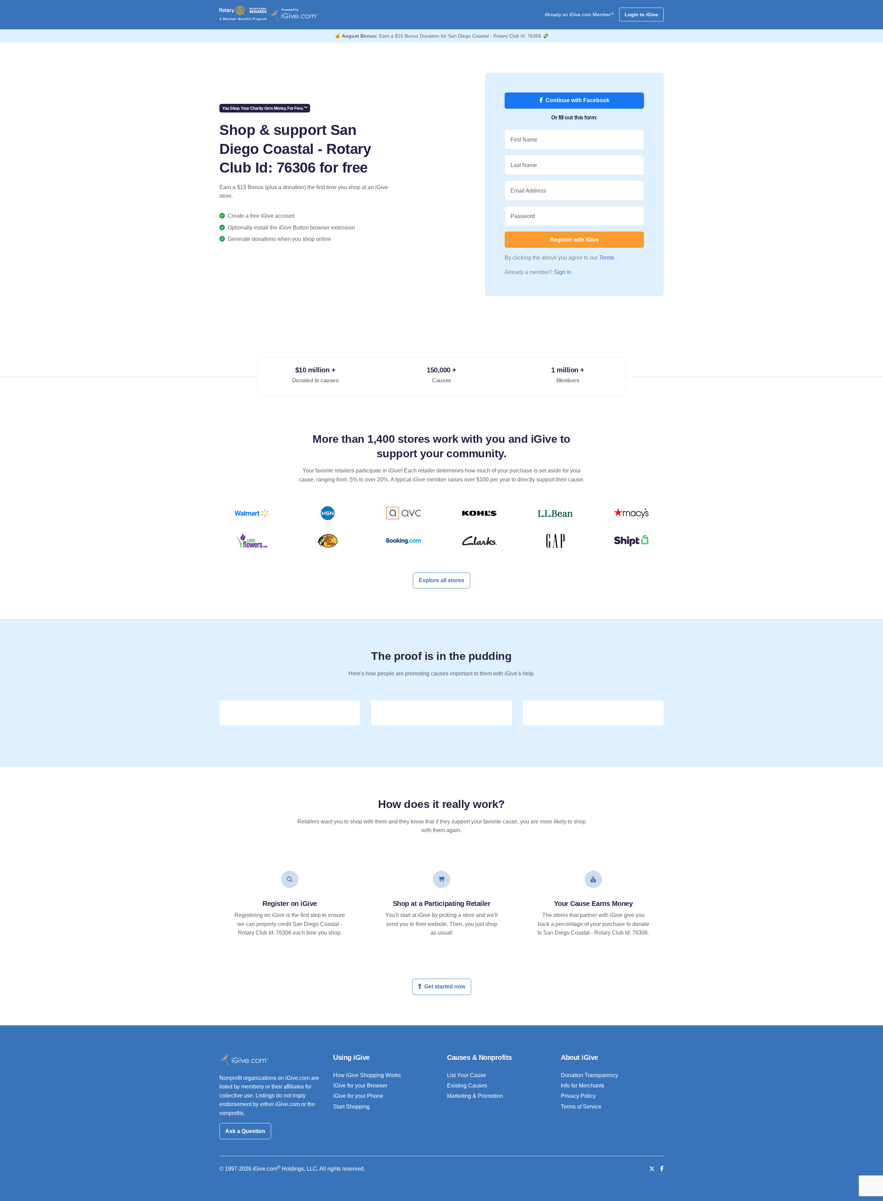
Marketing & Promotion (475, 1096)
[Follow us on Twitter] (652, 1169)
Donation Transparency (589, 1075)
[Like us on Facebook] (662, 1169)
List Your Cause (466, 1075)
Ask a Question (245, 1131)
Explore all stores (441, 580)
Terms (606, 258)
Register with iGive (574, 240)
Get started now (444, 986)
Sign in (562, 272)
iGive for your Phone (358, 1096)
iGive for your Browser (360, 1085)
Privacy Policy (578, 1096)
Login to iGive (641, 14)
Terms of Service (581, 1107)
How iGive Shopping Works (367, 1075)
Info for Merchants (582, 1085)
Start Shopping (351, 1107)
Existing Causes (467, 1085)
